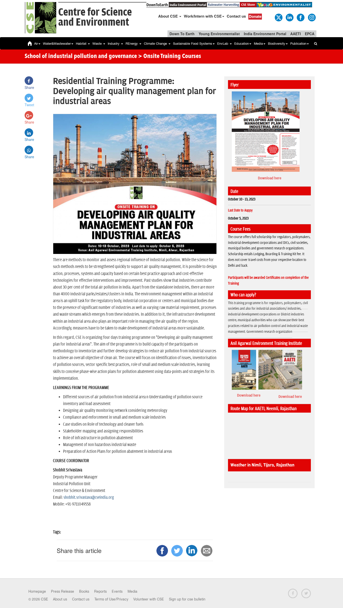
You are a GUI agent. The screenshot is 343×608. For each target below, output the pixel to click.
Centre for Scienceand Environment (95, 17)
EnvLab (223, 43)
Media (258, 43)
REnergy (132, 43)
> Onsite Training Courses (169, 56)
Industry (114, 43)
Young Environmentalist (219, 33)
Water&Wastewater (57, 43)
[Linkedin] (289, 17)
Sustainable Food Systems (192, 43)
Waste (97, 43)
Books (84, 591)
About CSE (168, 16)
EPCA (309, 33)
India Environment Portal (265, 33)
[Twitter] (278, 17)
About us (60, 599)
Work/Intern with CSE (203, 16)
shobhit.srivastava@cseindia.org (89, 497)
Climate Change (156, 43)
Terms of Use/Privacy (111, 599)
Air (36, 43)
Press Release (62, 591)
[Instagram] (311, 17)
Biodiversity (276, 43)
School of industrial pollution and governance (81, 56)
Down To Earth (182, 33)
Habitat (81, 43)
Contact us (236, 16)
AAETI (295, 33)
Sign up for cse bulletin (187, 599)
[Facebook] (300, 17)
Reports (100, 591)
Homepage (37, 591)
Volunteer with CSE (148, 599)
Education (241, 43)
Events (117, 591)
